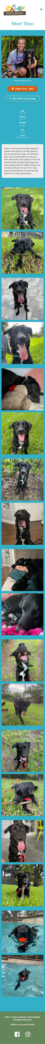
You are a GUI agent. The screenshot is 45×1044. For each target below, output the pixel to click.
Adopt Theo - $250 (24, 89)
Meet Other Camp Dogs (24, 98)
